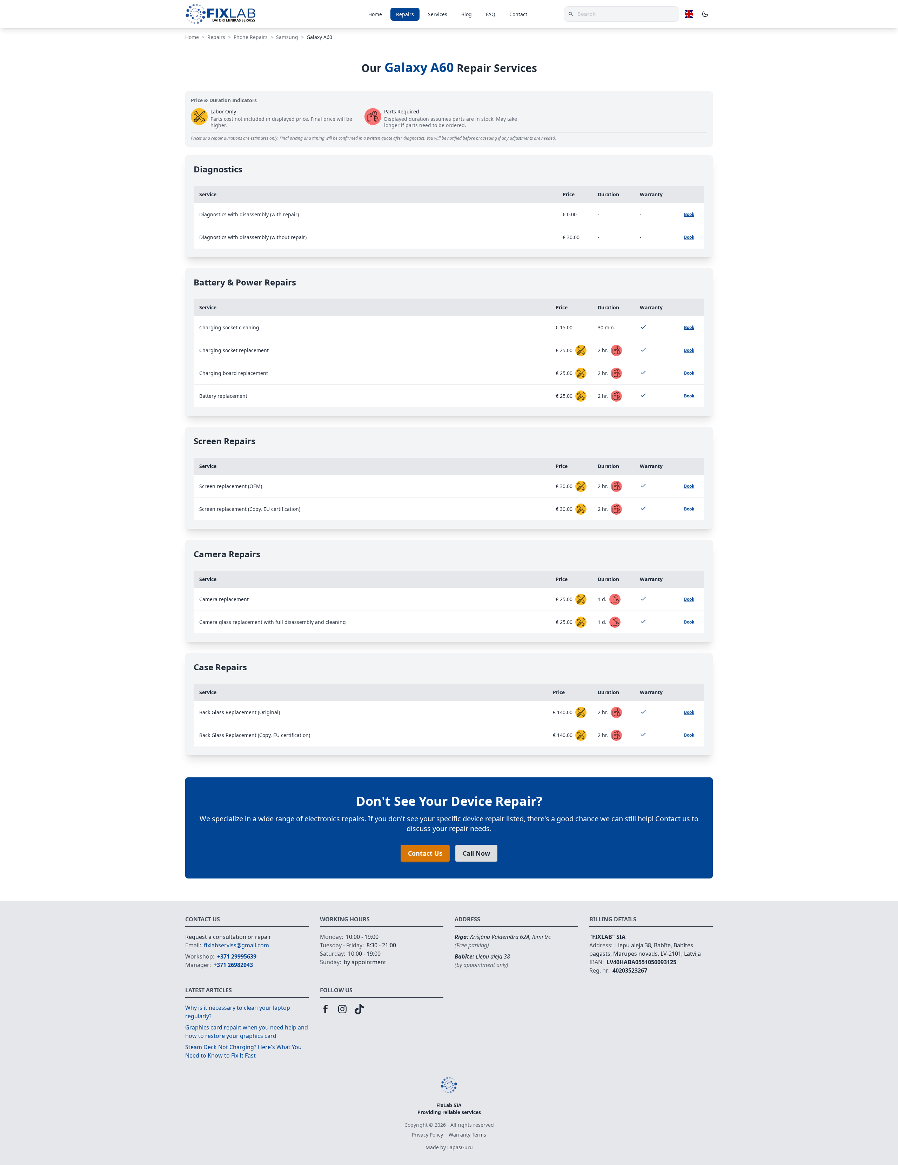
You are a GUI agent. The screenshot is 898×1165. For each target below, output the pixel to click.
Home (375, 14)
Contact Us (425, 853)
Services (437, 14)
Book (689, 214)
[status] (581, 350)
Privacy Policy (427, 1134)
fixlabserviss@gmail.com (236, 945)
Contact (518, 14)
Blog (466, 14)
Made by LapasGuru (449, 1147)
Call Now (476, 853)
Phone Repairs (251, 37)
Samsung (287, 37)
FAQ (490, 14)
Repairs (405, 14)
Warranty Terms (467, 1134)
